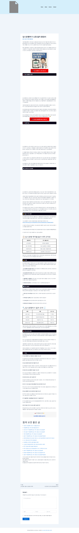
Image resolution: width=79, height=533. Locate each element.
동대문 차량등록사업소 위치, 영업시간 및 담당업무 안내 (34, 452)
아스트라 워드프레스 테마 (47, 530)
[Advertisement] (39, 25)
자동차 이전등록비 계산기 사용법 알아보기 (32, 425)
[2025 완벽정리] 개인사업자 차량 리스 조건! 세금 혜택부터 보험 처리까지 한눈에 (39, 438)
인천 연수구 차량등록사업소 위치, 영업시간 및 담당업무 (34, 429)
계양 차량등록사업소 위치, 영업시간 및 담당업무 (33, 434)
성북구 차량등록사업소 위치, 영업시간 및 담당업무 (33, 450)
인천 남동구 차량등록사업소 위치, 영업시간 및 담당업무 (34, 431)
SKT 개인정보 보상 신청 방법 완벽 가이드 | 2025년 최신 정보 (35, 448)
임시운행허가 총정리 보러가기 (39, 416)
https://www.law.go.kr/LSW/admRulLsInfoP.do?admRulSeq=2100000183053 (38, 222)
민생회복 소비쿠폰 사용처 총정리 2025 (31, 442)
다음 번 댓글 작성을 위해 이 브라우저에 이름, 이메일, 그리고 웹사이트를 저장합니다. (38, 515)
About (46, 7)
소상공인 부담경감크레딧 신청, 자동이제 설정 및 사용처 (34, 444)
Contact (54, 7)
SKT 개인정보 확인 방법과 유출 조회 (31, 446)
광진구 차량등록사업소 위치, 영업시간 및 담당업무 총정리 (35, 436)
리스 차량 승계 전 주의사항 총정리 (30, 440)
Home (42, 7)
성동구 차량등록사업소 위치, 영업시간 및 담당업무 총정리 (35, 454)
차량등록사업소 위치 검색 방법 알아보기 (31, 427)
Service (50, 7)
